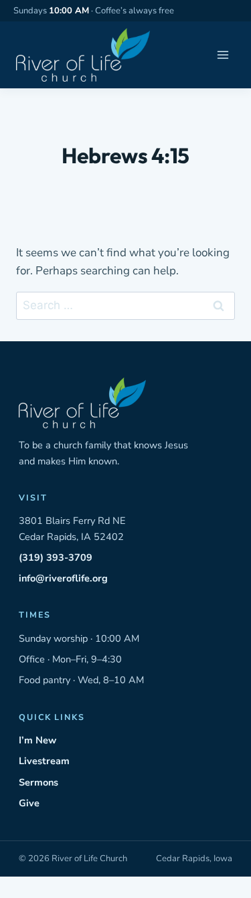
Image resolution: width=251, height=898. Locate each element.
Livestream (44, 761)
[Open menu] (222, 55)
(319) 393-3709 (55, 557)
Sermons (38, 782)
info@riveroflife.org (63, 578)
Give (29, 803)
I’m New (37, 740)
